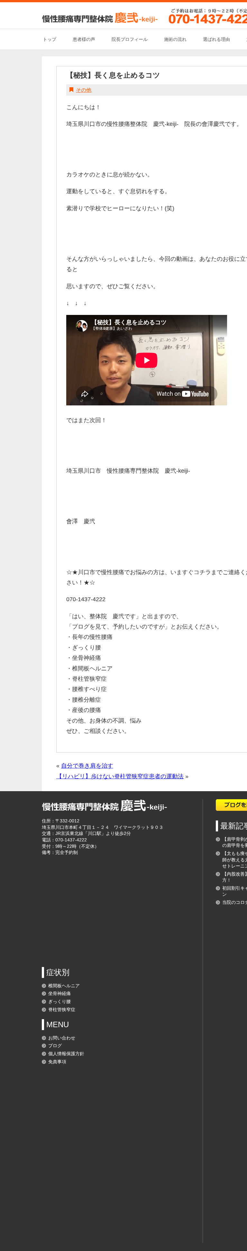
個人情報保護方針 (66, 1053)
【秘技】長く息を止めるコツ (113, 75)
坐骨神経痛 (59, 993)
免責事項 (57, 1061)
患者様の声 (84, 39)
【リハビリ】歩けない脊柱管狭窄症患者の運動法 (120, 776)
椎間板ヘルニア (64, 985)
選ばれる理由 (216, 39)
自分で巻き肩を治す (87, 766)
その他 (83, 90)
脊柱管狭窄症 (61, 1009)
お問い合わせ (61, 1037)
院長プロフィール (130, 39)
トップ (49, 39)
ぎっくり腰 (59, 1001)
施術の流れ (175, 39)
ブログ (55, 1045)
